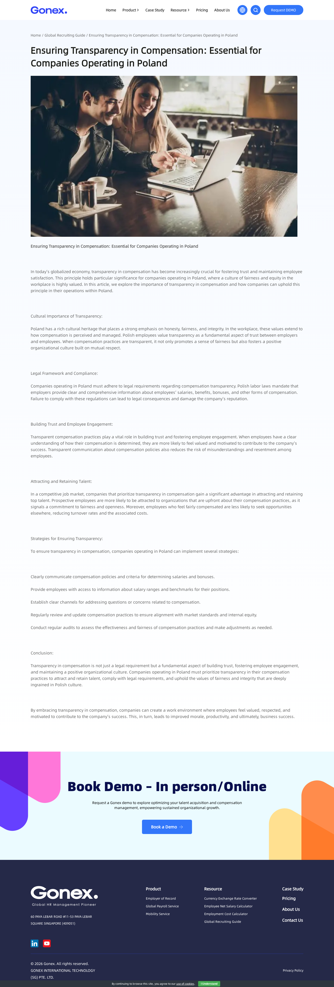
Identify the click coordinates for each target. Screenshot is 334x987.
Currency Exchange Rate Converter (230, 898)
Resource (179, 9)
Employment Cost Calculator (226, 914)
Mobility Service (158, 914)
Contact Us (292, 920)
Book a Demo (164, 827)
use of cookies (185, 984)
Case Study (154, 9)
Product (129, 9)
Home (111, 9)
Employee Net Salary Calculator (228, 906)
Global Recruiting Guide (65, 35)
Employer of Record (161, 898)
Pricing (202, 9)
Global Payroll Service (162, 906)
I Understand (209, 983)
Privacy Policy (293, 970)
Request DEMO (283, 9)
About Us (222, 9)
